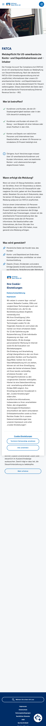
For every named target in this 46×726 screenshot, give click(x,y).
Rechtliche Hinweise (23, 716)
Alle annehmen (22, 448)
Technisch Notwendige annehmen (23, 441)
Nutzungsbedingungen (23, 713)
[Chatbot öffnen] (38, 718)
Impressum (23, 706)
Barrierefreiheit (23, 723)
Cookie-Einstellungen (23, 436)
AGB (23, 720)
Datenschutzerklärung (16, 293)
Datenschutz (23, 710)
